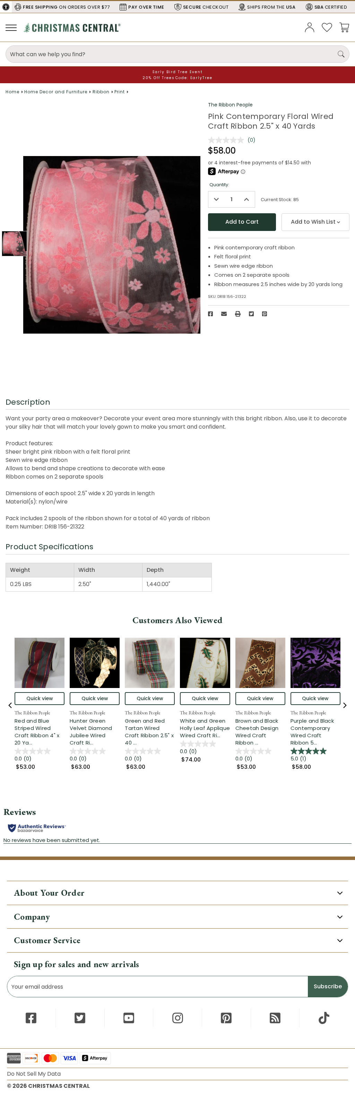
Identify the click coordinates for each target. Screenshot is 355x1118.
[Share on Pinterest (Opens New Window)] (264, 314)
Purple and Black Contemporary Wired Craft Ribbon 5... (315, 731)
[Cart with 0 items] (344, 27)
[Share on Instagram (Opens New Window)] (178, 1017)
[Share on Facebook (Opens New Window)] (210, 314)
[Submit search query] (341, 54)
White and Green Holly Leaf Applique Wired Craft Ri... (205, 728)
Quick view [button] (39, 698)
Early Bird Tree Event (178, 72)
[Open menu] (11, 27)
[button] (5, 6)
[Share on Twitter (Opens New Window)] (251, 314)
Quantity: (219, 184)
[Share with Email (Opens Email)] (224, 314)
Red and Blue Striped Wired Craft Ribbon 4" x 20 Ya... (39, 731)
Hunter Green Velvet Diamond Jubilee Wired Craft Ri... (95, 731)
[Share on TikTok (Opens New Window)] (324, 1017)
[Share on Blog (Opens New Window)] (275, 1017)
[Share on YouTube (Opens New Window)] (129, 1017)
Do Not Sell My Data (34, 1074)
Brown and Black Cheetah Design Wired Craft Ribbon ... (260, 731)
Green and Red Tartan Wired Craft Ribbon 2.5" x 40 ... (150, 731)
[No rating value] (228, 140)
